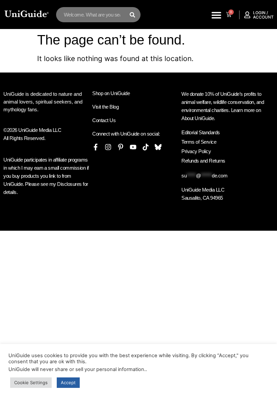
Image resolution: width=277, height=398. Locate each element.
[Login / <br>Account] (247, 14)
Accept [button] (68, 382)
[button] (216, 15)
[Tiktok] (145, 147)
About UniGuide (197, 118)
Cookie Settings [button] (31, 382)
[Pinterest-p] (120, 147)
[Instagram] (108, 147)
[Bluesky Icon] (158, 147)
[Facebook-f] (95, 147)
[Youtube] (133, 147)
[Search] (132, 15)
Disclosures (69, 184)
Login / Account (263, 15)
